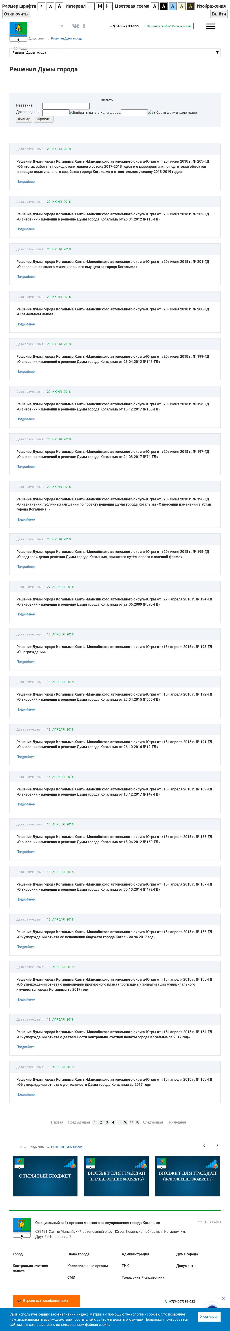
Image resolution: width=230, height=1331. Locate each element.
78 (137, 1122)
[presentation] (204, 1145)
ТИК (125, 1266)
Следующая (153, 1122)
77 (131, 1122)
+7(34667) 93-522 (124, 26)
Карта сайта (212, 1222)
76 (125, 1122)
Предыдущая (79, 1122)
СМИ (71, 1277)
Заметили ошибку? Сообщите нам (169, 26)
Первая (57, 1122)
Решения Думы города (29, 52)
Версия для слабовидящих (45, 1300)
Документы (36, 38)
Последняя (177, 1122)
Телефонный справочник (143, 1277)
